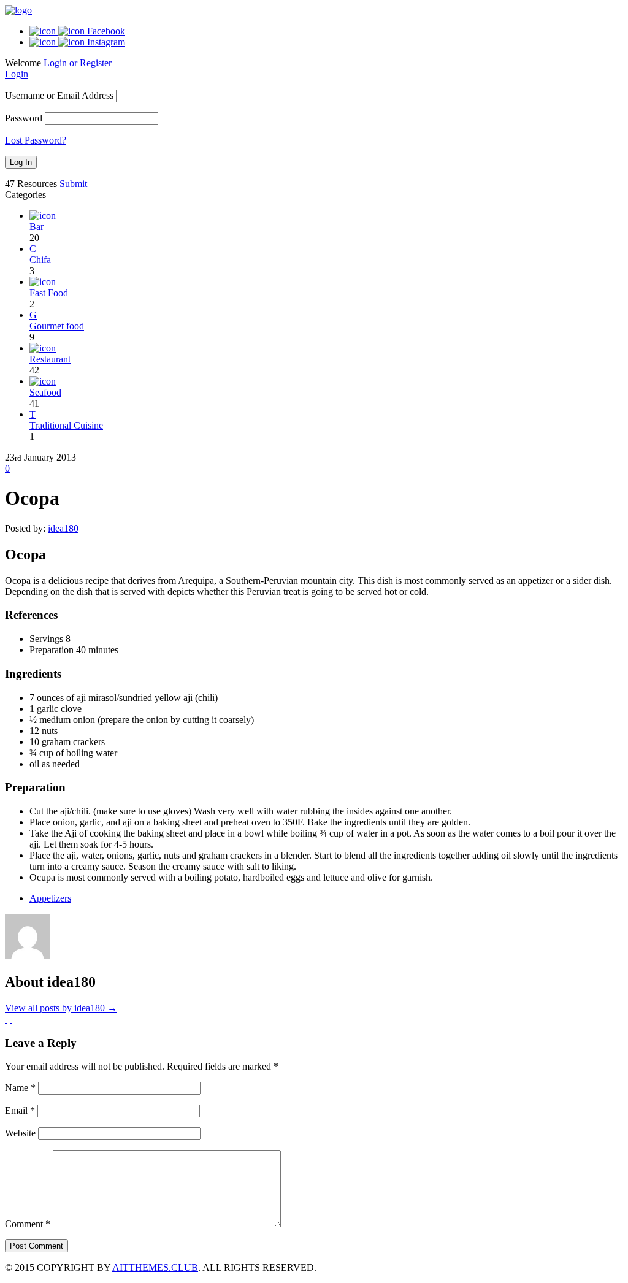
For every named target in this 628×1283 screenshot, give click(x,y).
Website (20, 1133)
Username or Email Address (59, 95)
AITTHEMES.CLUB (155, 1267)
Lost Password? (35, 140)
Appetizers (50, 898)
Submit (73, 183)
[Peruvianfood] (18, 10)
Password (23, 118)
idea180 (63, 528)
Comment (27, 1224)
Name (20, 1087)
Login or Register (78, 63)
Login (16, 74)
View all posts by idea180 (61, 1008)
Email (20, 1110)
